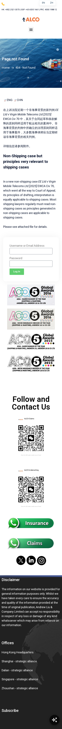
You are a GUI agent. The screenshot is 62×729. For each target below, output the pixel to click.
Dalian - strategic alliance (17, 670)
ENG (9, 100)
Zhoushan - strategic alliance (20, 688)
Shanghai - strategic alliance (19, 661)
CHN (20, 100)
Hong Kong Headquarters (18, 652)
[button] (31, 29)
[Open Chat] (54, 720)
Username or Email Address (27, 245)
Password (16, 258)
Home (6, 67)
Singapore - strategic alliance (20, 679)
